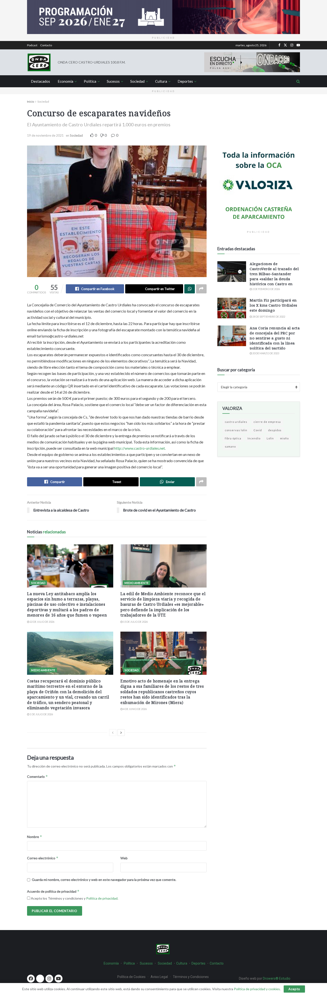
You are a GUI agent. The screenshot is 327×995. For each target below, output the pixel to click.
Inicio (30, 101)
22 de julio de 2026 (41, 621)
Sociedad (137, 81)
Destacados (40, 81)
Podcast (32, 45)
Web (124, 858)
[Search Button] (298, 81)
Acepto (294, 989)
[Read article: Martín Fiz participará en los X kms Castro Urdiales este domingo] (231, 308)
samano (230, 446)
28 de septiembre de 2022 (268, 316)
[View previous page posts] (112, 732)
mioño (284, 438)
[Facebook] (31, 978)
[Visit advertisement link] (163, 17)
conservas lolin (236, 430)
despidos (275, 430)
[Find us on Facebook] (279, 45)
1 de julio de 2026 (41, 714)
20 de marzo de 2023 (265, 353)
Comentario (37, 776)
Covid (258, 430)
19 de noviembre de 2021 (45, 135)
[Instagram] (49, 978)
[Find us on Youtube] (298, 45)
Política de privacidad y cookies (257, 989)
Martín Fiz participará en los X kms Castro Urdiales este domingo (273, 305)
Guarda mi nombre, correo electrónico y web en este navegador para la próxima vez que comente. (104, 880)
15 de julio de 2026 (135, 621)
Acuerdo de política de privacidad (53, 891)
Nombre (34, 836)
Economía (65, 81)
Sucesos (113, 81)
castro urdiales (236, 421)
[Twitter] (40, 978)
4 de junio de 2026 (135, 708)
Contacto (46, 45)
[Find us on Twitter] (285, 45)
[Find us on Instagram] (291, 45)
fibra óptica (233, 438)
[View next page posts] (121, 732)
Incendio (254, 438)
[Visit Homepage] (39, 62)
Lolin (270, 438)
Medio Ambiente (136, 582)
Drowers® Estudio (277, 978)
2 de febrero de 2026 (266, 289)
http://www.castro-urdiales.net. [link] (140, 448)
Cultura (161, 81)
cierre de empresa (267, 421)
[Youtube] (58, 978)
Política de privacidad (102, 898)
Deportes (185, 81)
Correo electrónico (42, 858)
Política (90, 81)
